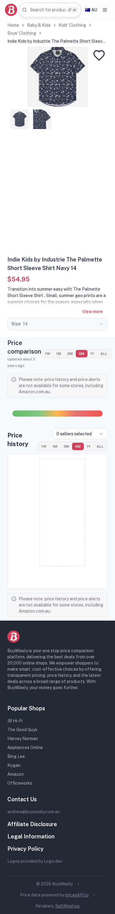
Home (13, 25)
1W (47, 353)
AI (74, 10)
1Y (92, 353)
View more (92, 311)
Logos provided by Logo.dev (34, 861)
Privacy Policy (25, 848)
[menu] (105, 10)
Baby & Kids (39, 25)
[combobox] (49, 10)
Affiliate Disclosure (32, 824)
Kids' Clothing (72, 25)
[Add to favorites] (99, 55)
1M (58, 353)
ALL (103, 353)
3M (70, 353)
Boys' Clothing (21, 33)
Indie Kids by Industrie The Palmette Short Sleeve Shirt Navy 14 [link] (56, 41)
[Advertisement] (57, 194)
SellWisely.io (67, 906)
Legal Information (31, 836)
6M (81, 353)
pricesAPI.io (77, 894)
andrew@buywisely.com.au (33, 811)
